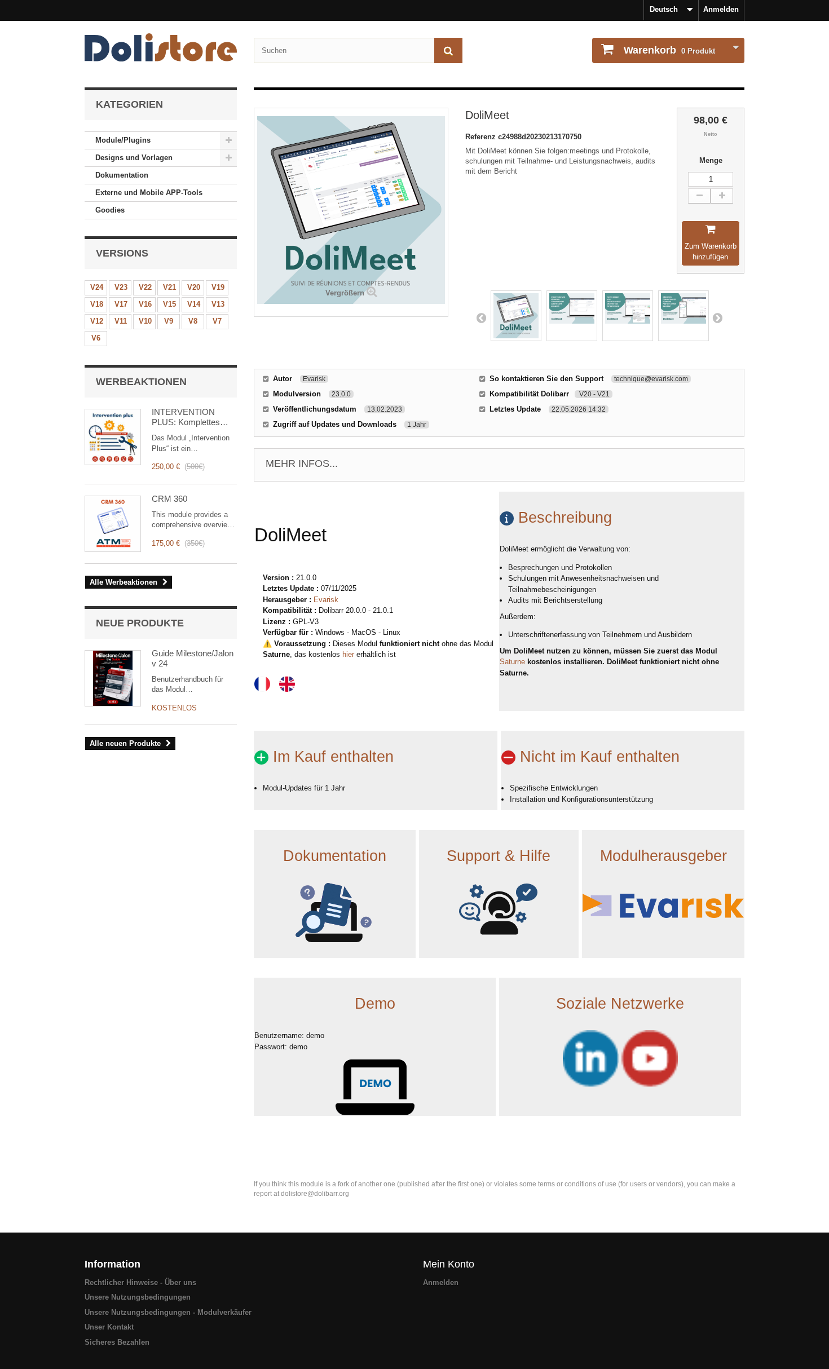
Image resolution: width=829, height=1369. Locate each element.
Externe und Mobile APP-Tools (148, 192)
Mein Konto (448, 1264)
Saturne (512, 661)
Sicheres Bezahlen (117, 1342)
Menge (710, 160)
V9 (168, 321)
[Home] (161, 47)
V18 (96, 304)
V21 (169, 287)
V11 (120, 321)
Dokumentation (121, 175)
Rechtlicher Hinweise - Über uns (140, 1282)
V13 (217, 304)
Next (717, 317)
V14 (193, 304)
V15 (169, 304)
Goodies (110, 210)
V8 (192, 321)
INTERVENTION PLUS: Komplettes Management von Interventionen (186, 417)
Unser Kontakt (109, 1327)
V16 (145, 304)
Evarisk (326, 599)
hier (348, 654)
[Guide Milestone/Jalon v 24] (113, 678)
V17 (120, 304)
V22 (145, 287)
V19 (217, 287)
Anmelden (721, 9)
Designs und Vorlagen (134, 157)
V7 (217, 321)
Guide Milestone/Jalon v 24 (192, 658)
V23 (120, 287)
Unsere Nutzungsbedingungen (138, 1297)
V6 (95, 338)
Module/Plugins (123, 140)
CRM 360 (169, 499)
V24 (96, 287)
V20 (193, 287)
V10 (145, 321)
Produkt (669, 50)
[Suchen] (448, 50)
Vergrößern (344, 293)
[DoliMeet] (516, 316)
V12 (96, 321)
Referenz (481, 137)
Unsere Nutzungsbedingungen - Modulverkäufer (168, 1312)
